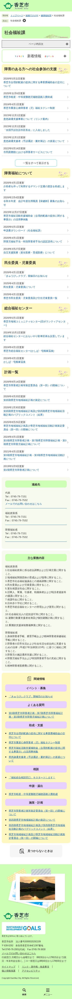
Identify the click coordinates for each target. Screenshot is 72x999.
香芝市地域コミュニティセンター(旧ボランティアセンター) (34, 323)
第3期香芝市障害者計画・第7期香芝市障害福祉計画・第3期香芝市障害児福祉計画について (34, 442)
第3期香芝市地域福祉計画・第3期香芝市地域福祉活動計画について (34, 457)
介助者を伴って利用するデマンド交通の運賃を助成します (34, 188)
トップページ (16, 15)
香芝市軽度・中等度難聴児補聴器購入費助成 (27, 97)
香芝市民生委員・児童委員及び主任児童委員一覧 (30, 298)
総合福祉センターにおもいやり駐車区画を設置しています (34, 338)
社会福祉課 (15, 20)
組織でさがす (32, 15)
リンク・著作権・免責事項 (35, 966)
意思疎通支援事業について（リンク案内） (26, 119)
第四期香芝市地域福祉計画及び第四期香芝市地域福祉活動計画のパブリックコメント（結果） (34, 413)
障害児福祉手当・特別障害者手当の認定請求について (32, 241)
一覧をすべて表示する (36, 163)
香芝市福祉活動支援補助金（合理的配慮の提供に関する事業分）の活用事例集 (34, 217)
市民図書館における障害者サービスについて (27, 152)
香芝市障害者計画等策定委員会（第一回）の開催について (34, 387)
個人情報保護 (8, 970)
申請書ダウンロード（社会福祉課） (23, 230)
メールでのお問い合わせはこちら (23, 503)
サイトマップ (8, 966)
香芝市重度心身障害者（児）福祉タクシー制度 (29, 108)
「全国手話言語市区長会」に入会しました (26, 130)
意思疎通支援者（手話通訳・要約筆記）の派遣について (34, 141)
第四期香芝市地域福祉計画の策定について (26, 400)
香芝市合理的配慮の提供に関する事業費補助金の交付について (34, 84)
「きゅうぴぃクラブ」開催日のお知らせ (25, 276)
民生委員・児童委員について (19, 287)
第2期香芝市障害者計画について (21, 469)
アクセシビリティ (31, 970)
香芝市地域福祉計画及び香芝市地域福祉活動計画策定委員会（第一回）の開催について (34, 427)
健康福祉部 (46, 15)
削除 (24, 20)
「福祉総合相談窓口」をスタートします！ (32, 777)
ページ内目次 (36, 44)
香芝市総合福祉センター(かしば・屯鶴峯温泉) (28, 350)
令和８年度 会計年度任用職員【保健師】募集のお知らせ (34, 203)
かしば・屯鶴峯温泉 (14, 361)
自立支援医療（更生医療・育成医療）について (29, 252)
